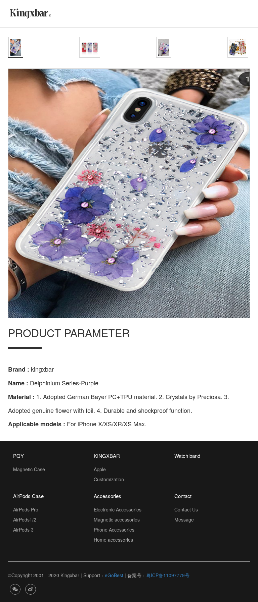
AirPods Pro (25, 509)
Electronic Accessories (117, 509)
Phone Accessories (114, 529)
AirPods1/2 (24, 519)
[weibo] (30, 588)
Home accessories (113, 539)
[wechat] (15, 588)
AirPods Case (28, 495)
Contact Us (186, 509)
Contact (182, 495)
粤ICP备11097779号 (167, 575)
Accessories (107, 495)
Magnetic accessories (117, 519)
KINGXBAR (107, 455)
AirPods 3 (23, 529)
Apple (100, 469)
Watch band (187, 455)
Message (184, 519)
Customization (109, 479)
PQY (18, 455)
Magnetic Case (29, 469)
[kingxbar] (30, 12)
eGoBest (114, 575)
